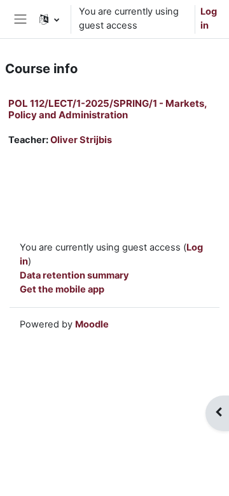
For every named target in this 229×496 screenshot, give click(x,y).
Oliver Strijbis (81, 140)
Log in (208, 18)
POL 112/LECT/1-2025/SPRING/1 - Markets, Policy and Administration (107, 109)
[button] (49, 19)
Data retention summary (74, 275)
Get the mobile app (62, 289)
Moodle (92, 324)
